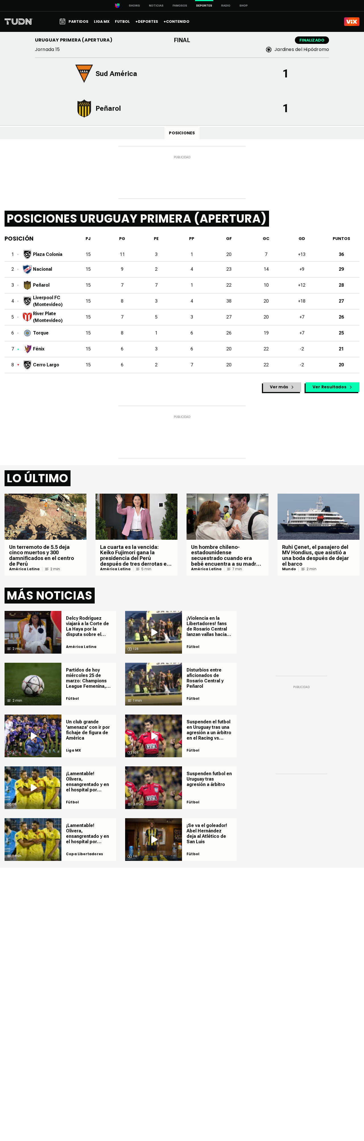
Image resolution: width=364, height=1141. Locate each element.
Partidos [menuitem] (78, 21)
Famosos (180, 5)
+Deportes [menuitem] (146, 21)
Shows (134, 5)
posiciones (182, 133)
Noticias (156, 5)
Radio (225, 5)
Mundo (289, 569)
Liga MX (73, 750)
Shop (243, 5)
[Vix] (351, 21)
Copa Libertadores (84, 854)
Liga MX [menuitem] (101, 21)
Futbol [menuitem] (122, 21)
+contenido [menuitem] (176, 21)
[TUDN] (19, 21)
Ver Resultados (329, 387)
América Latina (24, 569)
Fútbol (72, 698)
